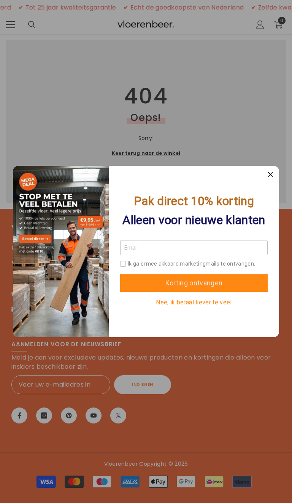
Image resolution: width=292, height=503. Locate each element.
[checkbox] (123, 264)
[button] (270, 175)
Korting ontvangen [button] (193, 283)
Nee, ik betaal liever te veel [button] (194, 302)
